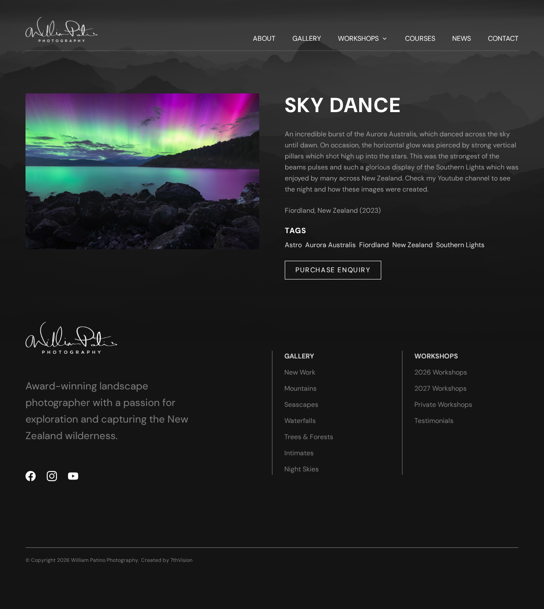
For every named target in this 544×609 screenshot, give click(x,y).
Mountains (300, 388)
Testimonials (433, 420)
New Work (299, 372)
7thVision (181, 560)
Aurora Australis (330, 244)
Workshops (358, 38)
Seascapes (301, 404)
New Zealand (412, 244)
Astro (293, 244)
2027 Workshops (440, 388)
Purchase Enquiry (333, 269)
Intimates (299, 452)
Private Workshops (443, 404)
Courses (420, 38)
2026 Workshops (440, 372)
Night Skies (301, 469)
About (264, 38)
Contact (503, 38)
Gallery (306, 38)
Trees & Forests (308, 436)
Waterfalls (300, 420)
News (461, 38)
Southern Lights (460, 244)
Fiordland (374, 244)
